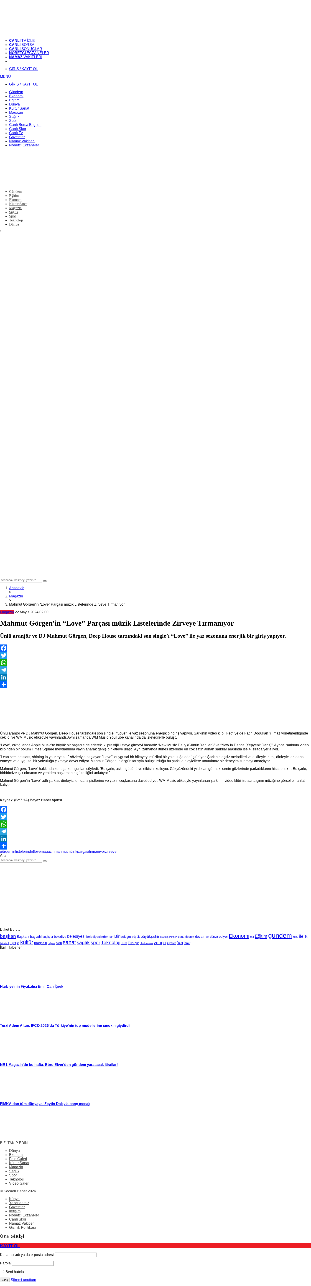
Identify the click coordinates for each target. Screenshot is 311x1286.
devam (200, 936)
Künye (14, 1199)
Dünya (14, 1151)
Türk (124, 943)
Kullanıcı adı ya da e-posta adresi (27, 1255)
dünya (214, 936)
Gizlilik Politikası (22, 1227)
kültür (26, 942)
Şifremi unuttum (23, 1280)
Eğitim (261, 936)
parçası (83, 851)
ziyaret (171, 943)
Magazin (7, 612)
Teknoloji (110, 942)
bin (111, 936)
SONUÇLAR (25, 49)
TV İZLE (22, 41)
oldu (59, 943)
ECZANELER (29, 53)
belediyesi (76, 936)
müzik (72, 851)
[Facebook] (155, 648)
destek (189, 936)
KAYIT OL (10, 1245)
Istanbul (4, 943)
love (37, 851)
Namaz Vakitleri (22, 1223)
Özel (180, 943)
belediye (60, 936)
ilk (306, 936)
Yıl (164, 943)
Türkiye (133, 943)
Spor (13, 1175)
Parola (5, 1263)
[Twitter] (155, 655)
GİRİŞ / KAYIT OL (23, 69)
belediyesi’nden (97, 936)
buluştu (125, 936)
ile (301, 936)
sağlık (83, 942)
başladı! (36, 936)
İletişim (14, 1211)
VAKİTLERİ (25, 57)
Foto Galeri (18, 1159)
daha (181, 936)
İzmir (187, 943)
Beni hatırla (14, 1272)
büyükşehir (150, 936)
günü (295, 936)
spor (95, 942)
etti (252, 936)
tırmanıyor (97, 851)
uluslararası (146, 943)
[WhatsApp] (155, 662)
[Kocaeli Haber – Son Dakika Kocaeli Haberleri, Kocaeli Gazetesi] (34, 33)
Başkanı (23, 936)
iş (18, 943)
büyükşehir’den (168, 936)
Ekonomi (239, 936)
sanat (69, 942)
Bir (117, 936)
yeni (158, 942)
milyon (51, 943)
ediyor (223, 936)
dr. (207, 936)
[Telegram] (155, 670)
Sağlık (14, 1171)
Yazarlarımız (19, 1203)
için (13, 942)
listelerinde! (24, 851)
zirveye (111, 851)
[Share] (155, 684)
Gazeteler (17, 1207)
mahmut (61, 851)
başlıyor (48, 936)
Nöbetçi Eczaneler (24, 1215)
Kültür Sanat (19, 1163)
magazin (48, 851)
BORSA (21, 45)
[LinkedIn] (155, 677)
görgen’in (7, 851)
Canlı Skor (17, 1219)
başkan (8, 936)
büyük (136, 936)
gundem (280, 935)
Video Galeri (19, 1183)
